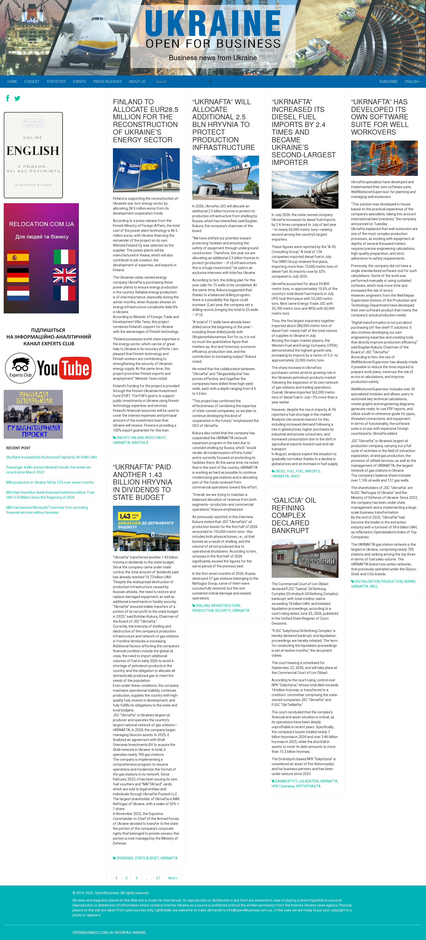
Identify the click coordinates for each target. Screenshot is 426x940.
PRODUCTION (202, 611)
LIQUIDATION (309, 781)
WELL (374, 586)
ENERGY (123, 438)
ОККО (295, 476)
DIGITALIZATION (367, 581)
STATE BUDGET (147, 858)
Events (79, 82)
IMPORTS (312, 471)
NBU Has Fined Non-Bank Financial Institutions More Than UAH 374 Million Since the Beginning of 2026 (50, 494)
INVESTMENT (155, 438)
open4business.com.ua (92, 933)
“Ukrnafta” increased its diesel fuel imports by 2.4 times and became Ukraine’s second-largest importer (304, 131)
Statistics (56, 82)
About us (137, 82)
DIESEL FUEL (285, 471)
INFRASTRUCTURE (225, 606)
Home (12, 82)
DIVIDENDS (125, 858)
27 (158, 878)
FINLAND (137, 438)
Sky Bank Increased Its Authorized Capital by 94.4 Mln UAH (51, 457)
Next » (173, 878)
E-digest (32, 82)
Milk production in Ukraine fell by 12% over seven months (50, 482)
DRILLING (203, 606)
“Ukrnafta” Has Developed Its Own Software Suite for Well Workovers (380, 116)
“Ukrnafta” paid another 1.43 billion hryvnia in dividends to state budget (142, 482)
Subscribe (388, 82)
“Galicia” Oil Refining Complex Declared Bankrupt (294, 515)
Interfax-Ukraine (130, 933)
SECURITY (223, 611)
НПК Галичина (283, 786)
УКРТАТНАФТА (308, 786)
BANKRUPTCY (286, 781)
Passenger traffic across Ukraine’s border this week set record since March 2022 (48, 469)
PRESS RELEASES (107, 82)
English (412, 82)
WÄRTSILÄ (140, 443)
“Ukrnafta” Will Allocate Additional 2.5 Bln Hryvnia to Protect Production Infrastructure (223, 124)
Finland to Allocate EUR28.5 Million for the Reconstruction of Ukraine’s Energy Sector (145, 120)
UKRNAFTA (121, 443)
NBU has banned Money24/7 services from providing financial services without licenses (47, 510)
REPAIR (409, 581)
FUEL (300, 471)
